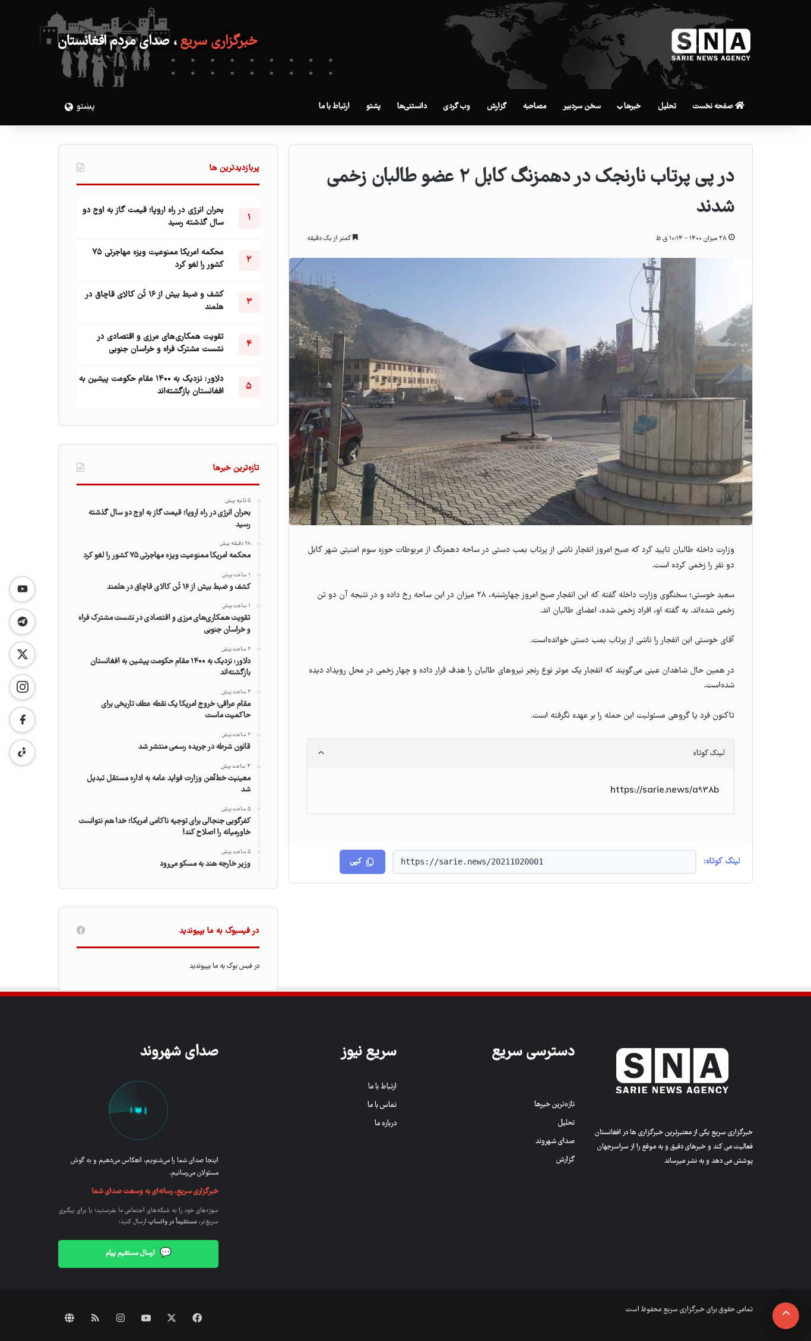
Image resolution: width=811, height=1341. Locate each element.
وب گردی (456, 106)
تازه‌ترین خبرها (554, 1104)
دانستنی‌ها (412, 106)
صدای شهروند (555, 1141)
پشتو (373, 106)
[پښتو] (67, 107)
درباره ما (386, 1123)
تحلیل (667, 106)
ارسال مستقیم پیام (139, 1253)
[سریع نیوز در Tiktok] (22, 752)
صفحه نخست (714, 106)
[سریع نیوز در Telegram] (22, 621)
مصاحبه (534, 106)
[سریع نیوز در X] (22, 654)
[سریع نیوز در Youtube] (22, 589)
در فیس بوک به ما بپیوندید (224, 966)
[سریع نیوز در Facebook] (22, 719)
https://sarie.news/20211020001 (472, 861)
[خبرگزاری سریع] (711, 44)
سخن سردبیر (582, 106)
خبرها (632, 106)
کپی (356, 861)
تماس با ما (382, 1105)
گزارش (496, 106)
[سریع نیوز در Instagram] (22, 687)
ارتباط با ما (334, 106)
